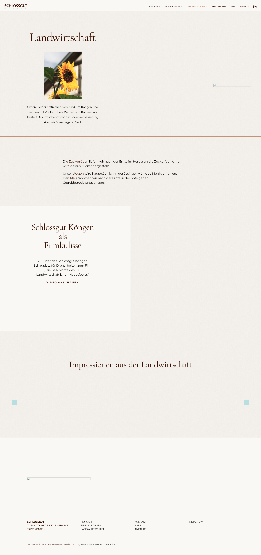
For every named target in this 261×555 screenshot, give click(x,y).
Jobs (138, 525)
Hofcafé (87, 521)
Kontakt (140, 521)
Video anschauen (62, 282)
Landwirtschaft (92, 529)
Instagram (195, 521)
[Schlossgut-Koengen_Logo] (16, 6)
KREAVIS (85, 544)
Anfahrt (140, 529)
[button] (14, 402)
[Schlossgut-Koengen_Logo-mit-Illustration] (58, 479)
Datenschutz (110, 544)
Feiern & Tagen (91, 525)
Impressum (96, 544)
